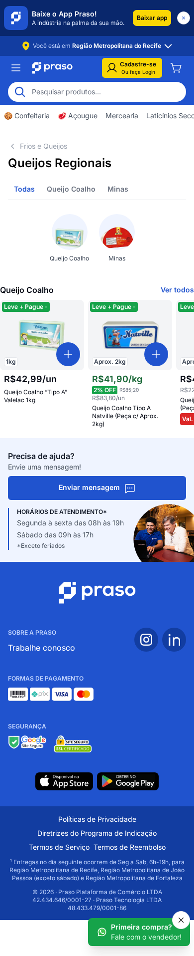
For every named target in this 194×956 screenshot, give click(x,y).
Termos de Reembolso (130, 847)
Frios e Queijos (43, 146)
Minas (117, 189)
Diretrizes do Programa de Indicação (97, 833)
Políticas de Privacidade (97, 819)
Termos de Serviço (59, 847)
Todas (24, 189)
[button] (152, 18)
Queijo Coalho (71, 189)
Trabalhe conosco (41, 648)
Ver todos (177, 289)
